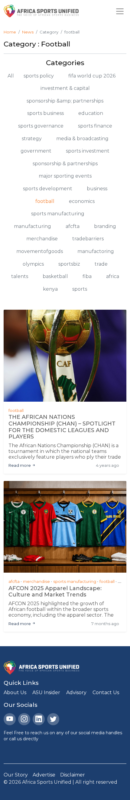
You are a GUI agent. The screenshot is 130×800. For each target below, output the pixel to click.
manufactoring (95, 251)
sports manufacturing (57, 214)
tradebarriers (88, 239)
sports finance (95, 126)
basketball (55, 276)
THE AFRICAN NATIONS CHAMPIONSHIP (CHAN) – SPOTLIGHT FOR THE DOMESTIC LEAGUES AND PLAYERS (61, 427)
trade (101, 264)
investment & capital (65, 88)
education (90, 113)
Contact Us (106, 692)
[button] (119, 10)
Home (10, 32)
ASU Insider (46, 692)
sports (79, 289)
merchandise (42, 239)
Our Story (16, 775)
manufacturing (32, 226)
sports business (45, 113)
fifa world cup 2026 (91, 76)
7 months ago (105, 623)
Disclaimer (72, 775)
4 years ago (107, 465)
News (28, 32)
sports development (47, 188)
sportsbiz (69, 264)
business (97, 188)
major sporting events (65, 176)
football (44, 201)
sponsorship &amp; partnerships (65, 101)
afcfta (73, 226)
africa (112, 276)
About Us (15, 692)
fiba (87, 276)
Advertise (44, 775)
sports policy (39, 76)
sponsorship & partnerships (65, 163)
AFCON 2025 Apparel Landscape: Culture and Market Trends (55, 591)
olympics (33, 264)
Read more (20, 465)
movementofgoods (39, 251)
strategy (32, 138)
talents (19, 276)
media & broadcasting (82, 138)
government (36, 151)
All (11, 76)
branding (105, 226)
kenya (50, 289)
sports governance (40, 126)
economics (82, 201)
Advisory (76, 692)
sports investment (87, 151)
